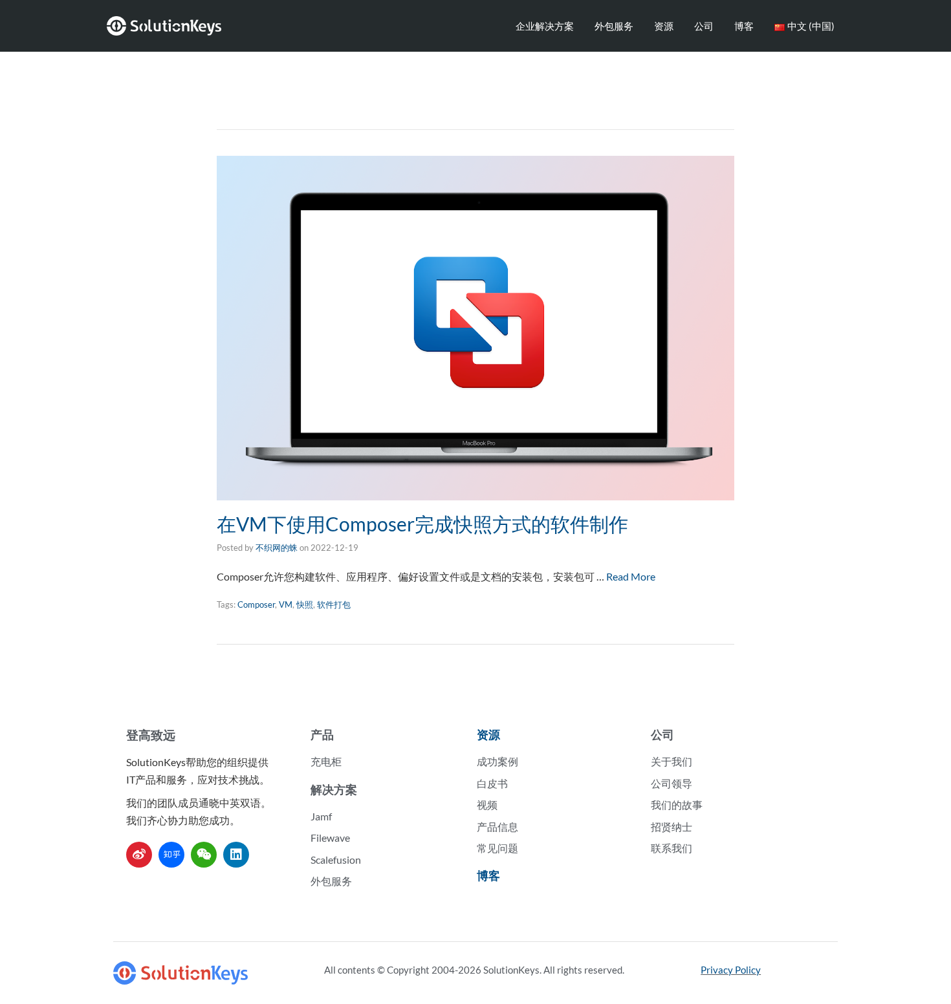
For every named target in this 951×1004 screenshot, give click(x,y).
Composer (256, 604)
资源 (663, 26)
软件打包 (334, 604)
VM (285, 604)
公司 (704, 26)
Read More (630, 576)
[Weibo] (139, 855)
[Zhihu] (171, 855)
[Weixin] (204, 855)
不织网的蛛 (277, 547)
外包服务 (614, 26)
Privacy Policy (731, 970)
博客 (744, 26)
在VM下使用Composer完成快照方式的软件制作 (422, 523)
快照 (304, 604)
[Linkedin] (236, 855)
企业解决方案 (545, 26)
